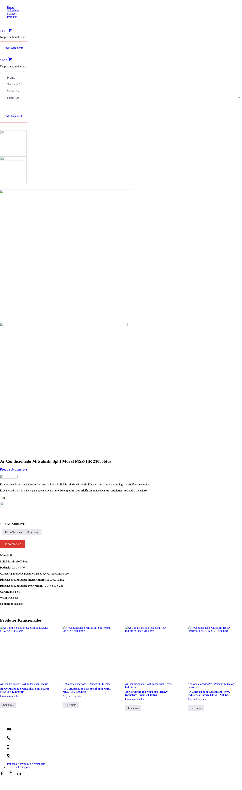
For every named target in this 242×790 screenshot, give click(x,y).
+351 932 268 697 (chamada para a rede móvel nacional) (44, 748)
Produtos (12, 16)
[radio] (3, 504)
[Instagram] (10, 774)
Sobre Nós (13, 10)
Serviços (12, 13)
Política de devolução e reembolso (26, 763)
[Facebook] (2, 774)
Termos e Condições (18, 767)
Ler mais (8, 704)
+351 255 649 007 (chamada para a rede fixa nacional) (43, 739)
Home (10, 7)
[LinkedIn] (19, 774)
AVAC (23, 683)
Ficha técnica (12, 544)
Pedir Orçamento (13, 47)
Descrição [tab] (32, 532)
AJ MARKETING (51, 781)
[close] (1, 73)
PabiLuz (14, 781)
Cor (3, 497)
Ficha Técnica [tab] (13, 532)
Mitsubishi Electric (37, 683)
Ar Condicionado (9, 683)
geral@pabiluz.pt (22, 730)
